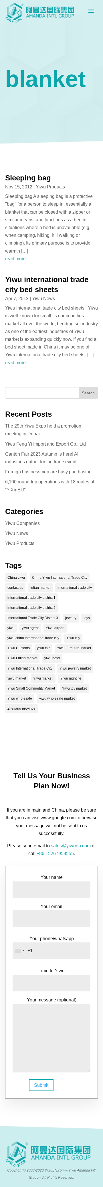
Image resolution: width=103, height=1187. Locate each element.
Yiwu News (43, 298)
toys (87, 618)
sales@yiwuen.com (71, 845)
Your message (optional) (51, 999)
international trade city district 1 (31, 598)
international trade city (75, 588)
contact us (15, 588)
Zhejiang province (21, 708)
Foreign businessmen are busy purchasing (48, 471)
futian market (40, 588)
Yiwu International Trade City (29, 668)
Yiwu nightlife (70, 678)
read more (15, 258)
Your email (51, 906)
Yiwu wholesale (19, 698)
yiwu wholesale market (57, 698)
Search (88, 393)
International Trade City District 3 (32, 618)
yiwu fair (43, 648)
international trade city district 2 (31, 608)
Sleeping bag (28, 178)
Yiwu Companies (22, 523)
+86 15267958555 (55, 853)
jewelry (70, 618)
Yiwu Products (50, 186)
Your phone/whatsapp (51, 938)
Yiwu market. (43, 678)
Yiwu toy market (74, 688)
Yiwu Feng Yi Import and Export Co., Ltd (45, 444)
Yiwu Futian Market (22, 658)
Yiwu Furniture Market (74, 648)
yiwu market (16, 678)
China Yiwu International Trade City (59, 578)
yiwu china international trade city (33, 638)
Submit (41, 1085)
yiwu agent (30, 628)
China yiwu (16, 578)
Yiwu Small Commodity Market (31, 688)
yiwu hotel (52, 658)
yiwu (11, 628)
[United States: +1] (19, 951)
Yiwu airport (55, 628)
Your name (52, 877)
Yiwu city (73, 638)
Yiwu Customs (18, 648)
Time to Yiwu (52, 970)
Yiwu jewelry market (75, 668)
